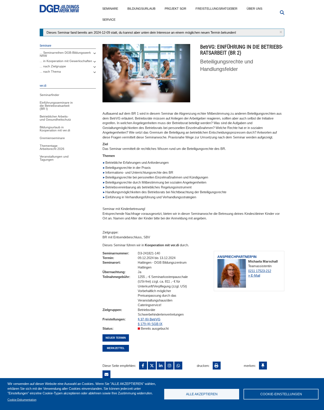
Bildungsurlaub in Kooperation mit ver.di (55, 128)
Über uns (255, 8)
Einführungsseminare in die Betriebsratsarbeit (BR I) (56, 105)
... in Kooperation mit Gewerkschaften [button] (66, 61)
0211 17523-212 (259, 271)
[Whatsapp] (178, 366)
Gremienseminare (52, 138)
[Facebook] (143, 366)
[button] (280, 32)
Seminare (110, 8)
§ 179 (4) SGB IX (150, 324)
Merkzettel (116, 348)
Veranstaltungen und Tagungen (54, 158)
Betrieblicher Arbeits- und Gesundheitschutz (55, 118)
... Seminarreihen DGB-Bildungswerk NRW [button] (65, 54)
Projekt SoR (175, 8)
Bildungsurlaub (142, 8)
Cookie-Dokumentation (21, 399)
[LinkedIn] (161, 366)
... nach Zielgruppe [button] (53, 66)
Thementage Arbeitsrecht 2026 (52, 147)
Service (109, 19)
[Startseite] (59, 8)
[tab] (68, 55)
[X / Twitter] (152, 366)
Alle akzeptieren (202, 394)
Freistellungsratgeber (217, 8)
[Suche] (282, 12)
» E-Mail (254, 275)
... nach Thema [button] (50, 71)
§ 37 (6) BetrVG (149, 319)
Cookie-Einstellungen (281, 394)
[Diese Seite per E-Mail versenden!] (106, 374)
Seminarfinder (49, 95)
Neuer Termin (116, 337)
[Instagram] (169, 366)
